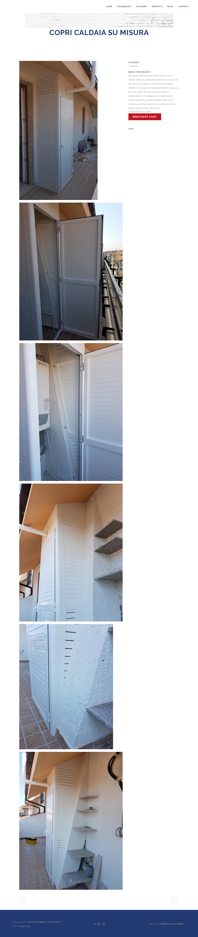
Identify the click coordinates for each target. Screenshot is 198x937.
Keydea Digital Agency (172, 924)
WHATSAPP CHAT (145, 116)
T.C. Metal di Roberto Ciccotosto (42, 922)
